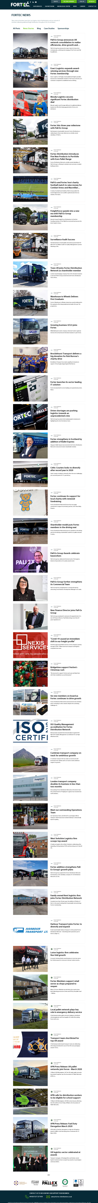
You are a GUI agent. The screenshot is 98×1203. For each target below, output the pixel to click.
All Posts (16, 29)
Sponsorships (63, 29)
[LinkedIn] (33, 2)
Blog (39, 29)
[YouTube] (36, 2)
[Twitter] (28, 2)
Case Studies (49, 29)
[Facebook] (30, 2)
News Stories (28, 29)
